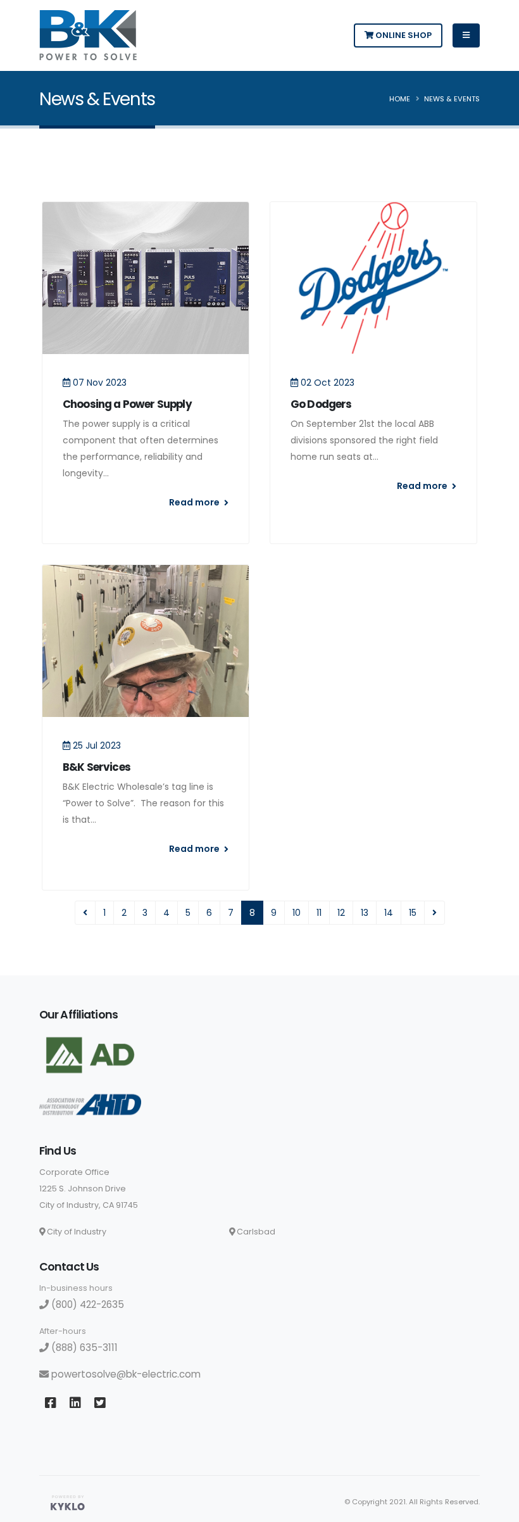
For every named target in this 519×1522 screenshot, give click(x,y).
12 (341, 912)
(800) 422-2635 (86, 1304)
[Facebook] (50, 1403)
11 (319, 912)
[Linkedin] (75, 1403)
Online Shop (402, 35)
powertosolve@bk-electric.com (125, 1374)
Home (399, 99)
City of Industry (75, 1231)
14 (388, 912)
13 (364, 912)
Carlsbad (255, 1231)
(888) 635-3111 (83, 1347)
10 (296, 912)
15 (412, 912)
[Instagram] (100, 1403)
